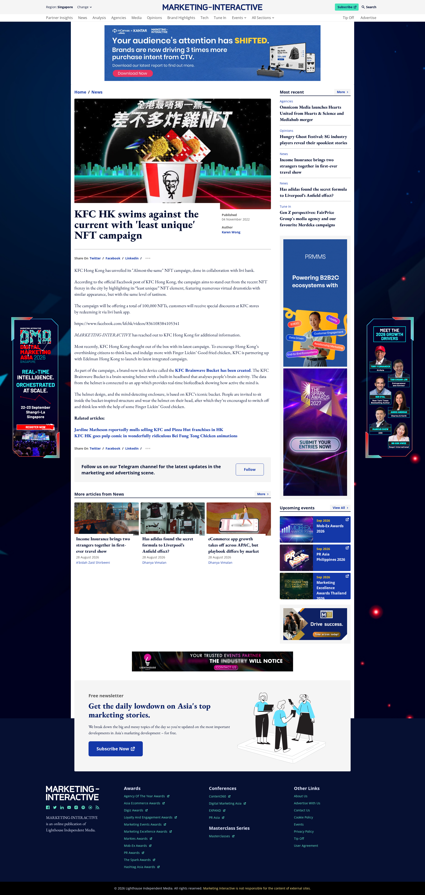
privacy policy (304, 831)
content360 (219, 796)
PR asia (216, 817)
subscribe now (119, 750)
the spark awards (139, 860)
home (80, 92)
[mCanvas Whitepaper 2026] (212, 53)
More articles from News (169, 494)
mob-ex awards (137, 845)
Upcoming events (312, 507)
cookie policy (303, 817)
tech (205, 17)
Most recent (312, 92)
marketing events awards (143, 824)
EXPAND (217, 810)
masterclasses (221, 836)
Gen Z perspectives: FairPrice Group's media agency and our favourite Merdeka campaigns (308, 218)
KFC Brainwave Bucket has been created (213, 370)
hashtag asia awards (140, 867)
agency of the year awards (145, 796)
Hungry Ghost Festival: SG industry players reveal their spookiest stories (313, 140)
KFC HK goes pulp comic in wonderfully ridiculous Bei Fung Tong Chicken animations (155, 436)
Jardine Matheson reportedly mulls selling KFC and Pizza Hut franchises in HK (148, 429)
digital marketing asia (225, 803)
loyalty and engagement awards (148, 817)
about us (300, 796)
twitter (95, 258)
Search (371, 7)
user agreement (306, 845)
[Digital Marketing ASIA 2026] (35, 357)
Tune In (285, 206)
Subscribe (348, 8)
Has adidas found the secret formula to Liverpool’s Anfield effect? (313, 192)
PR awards (134, 853)
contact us (302, 810)
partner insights (59, 17)
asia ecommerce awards (142, 803)
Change (83, 7)
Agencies (286, 101)
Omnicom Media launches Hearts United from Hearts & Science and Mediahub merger (312, 113)
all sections (261, 17)
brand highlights (181, 17)
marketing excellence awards (146, 831)
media (136, 17)
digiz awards (136, 810)
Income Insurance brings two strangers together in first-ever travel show (308, 166)
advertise (368, 17)
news (82, 17)
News (96, 92)
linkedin (132, 258)
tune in (220, 17)
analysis (99, 17)
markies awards (138, 838)
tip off (348, 17)
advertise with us (307, 803)
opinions (154, 17)
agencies (118, 17)
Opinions (286, 130)
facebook (113, 258)
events (237, 17)
